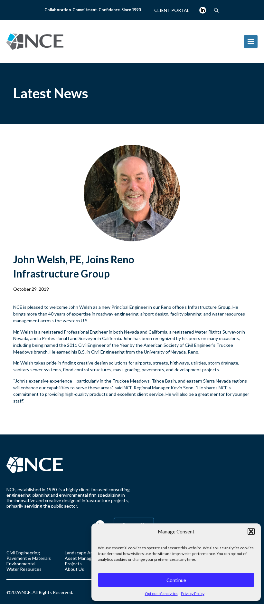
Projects (73, 563)
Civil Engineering (23, 552)
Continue (176, 580)
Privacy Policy (192, 593)
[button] (251, 531)
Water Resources (24, 569)
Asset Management (85, 558)
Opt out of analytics (161, 593)
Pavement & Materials (28, 558)
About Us (74, 569)
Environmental (20, 563)
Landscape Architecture (89, 552)
